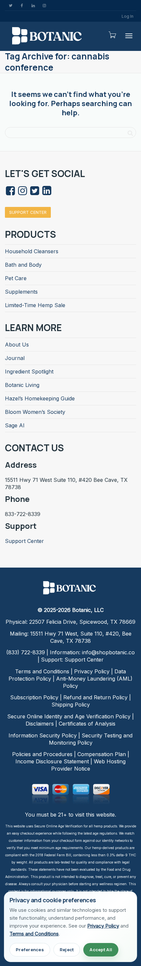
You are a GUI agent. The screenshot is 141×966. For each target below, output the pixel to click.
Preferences (30, 950)
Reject (67, 950)
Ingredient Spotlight (29, 371)
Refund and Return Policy (95, 697)
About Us (17, 344)
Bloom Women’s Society (35, 412)
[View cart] (112, 35)
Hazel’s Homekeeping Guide (40, 398)
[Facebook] (21, 5)
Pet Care (16, 278)
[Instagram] (44, 5)
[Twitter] (10, 5)
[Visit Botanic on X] (34, 192)
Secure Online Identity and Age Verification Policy (69, 716)
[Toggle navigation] (129, 35)
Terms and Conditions (42, 671)
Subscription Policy (34, 697)
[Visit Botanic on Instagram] (22, 192)
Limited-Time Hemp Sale (35, 305)
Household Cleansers (31, 251)
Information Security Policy (43, 735)
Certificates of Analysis (87, 723)
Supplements (21, 291)
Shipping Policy (70, 704)
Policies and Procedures (42, 754)
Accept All (101, 950)
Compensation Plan (101, 754)
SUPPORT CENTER (28, 212)
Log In (127, 16)
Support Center (24, 541)
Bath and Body (23, 264)
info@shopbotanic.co (108, 652)
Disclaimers (40, 723)
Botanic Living (22, 385)
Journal (15, 358)
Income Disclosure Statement (52, 761)
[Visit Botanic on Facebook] (10, 192)
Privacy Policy (92, 671)
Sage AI (15, 425)
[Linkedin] (33, 5)
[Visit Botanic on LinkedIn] (46, 192)
